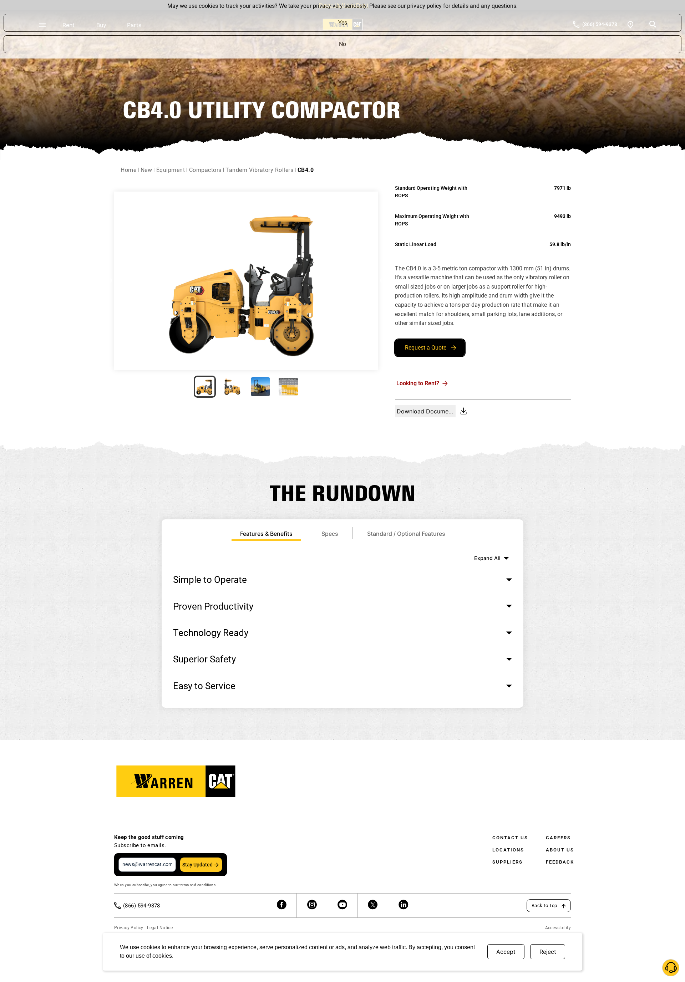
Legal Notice (160, 927)
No (342, 44)
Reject (547, 951)
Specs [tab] (329, 533)
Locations (508, 850)
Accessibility (558, 927)
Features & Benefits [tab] (266, 533)
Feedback (560, 862)
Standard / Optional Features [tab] (406, 533)
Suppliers (507, 862)
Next (383, 280)
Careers (558, 837)
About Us (560, 850)
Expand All (487, 558)
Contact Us (510, 837)
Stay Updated (197, 864)
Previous (108, 280)
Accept (506, 951)
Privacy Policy (128, 927)
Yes (342, 22)
